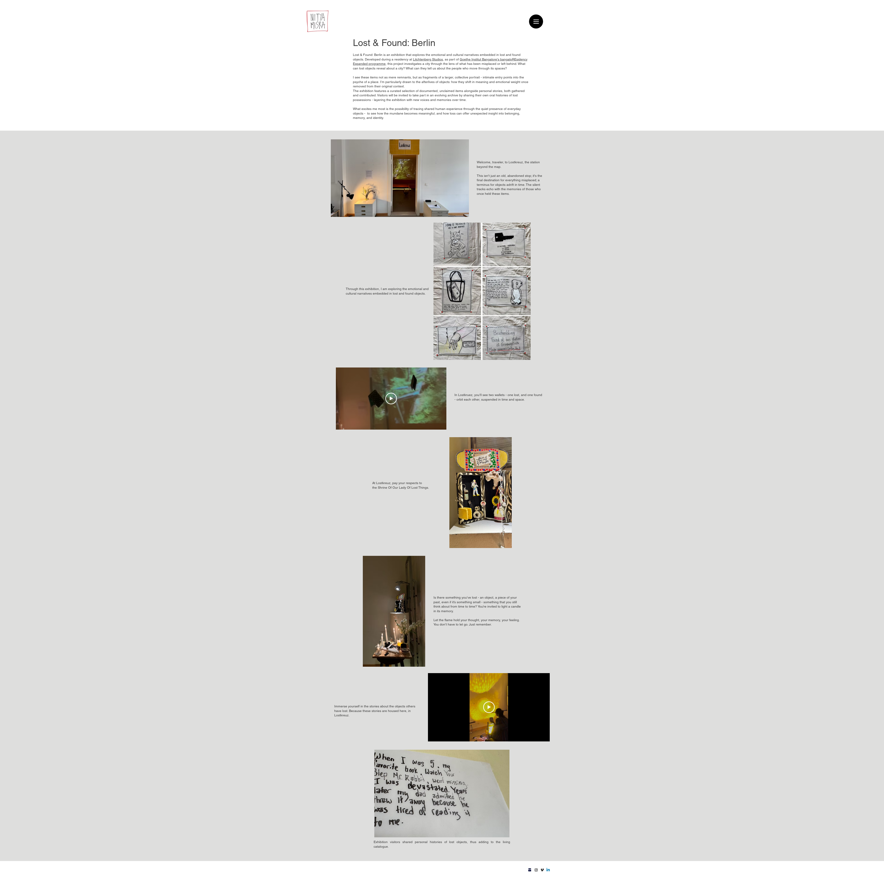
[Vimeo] (542, 870)
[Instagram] (536, 870)
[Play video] (391, 398)
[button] (441, 793)
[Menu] (536, 21)
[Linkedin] (548, 870)
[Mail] (529, 869)
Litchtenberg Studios (428, 59)
